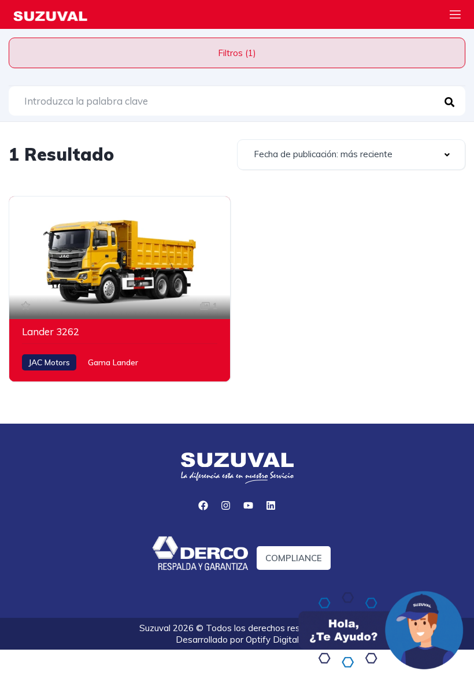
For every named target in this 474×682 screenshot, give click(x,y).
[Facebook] (203, 505)
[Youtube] (248, 505)
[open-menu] (455, 16)
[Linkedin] (271, 505)
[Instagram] (226, 505)
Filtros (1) (237, 52)
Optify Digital (272, 639)
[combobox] (351, 154)
